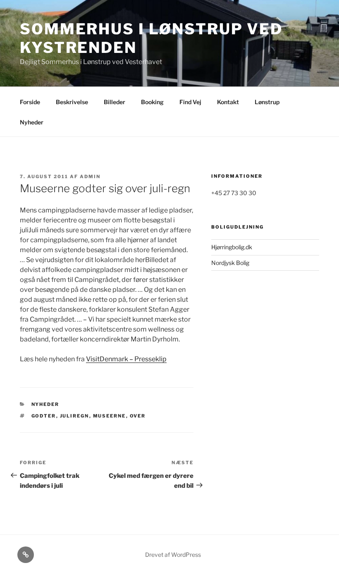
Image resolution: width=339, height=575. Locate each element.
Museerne (109, 416)
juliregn (74, 416)
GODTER (43, 416)
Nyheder (31, 122)
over (138, 416)
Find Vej (190, 101)
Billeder (114, 101)
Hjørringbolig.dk (231, 247)
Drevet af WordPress (173, 554)
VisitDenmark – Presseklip (126, 359)
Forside (30, 101)
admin (90, 176)
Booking (152, 101)
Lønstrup (267, 101)
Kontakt (228, 101)
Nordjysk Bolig (230, 262)
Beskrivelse (72, 101)
